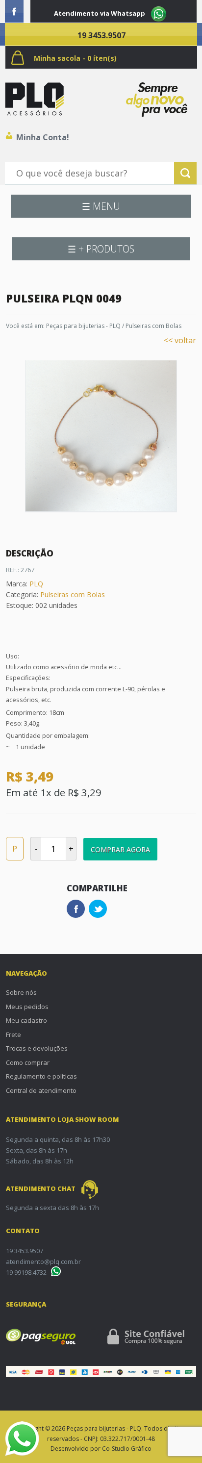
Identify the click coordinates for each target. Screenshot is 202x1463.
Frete (13, 1034)
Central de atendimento (41, 1090)
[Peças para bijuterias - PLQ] (34, 99)
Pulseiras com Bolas (153, 326)
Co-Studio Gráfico (127, 1448)
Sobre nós (21, 992)
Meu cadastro (26, 1020)
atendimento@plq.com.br (43, 1261)
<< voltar (180, 340)
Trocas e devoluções (37, 1048)
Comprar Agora (120, 849)
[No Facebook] (14, 11)
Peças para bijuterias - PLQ (83, 326)
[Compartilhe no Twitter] (98, 909)
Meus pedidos (27, 1006)
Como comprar (28, 1062)
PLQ (36, 583)
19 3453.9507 (101, 35)
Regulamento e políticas (41, 1076)
